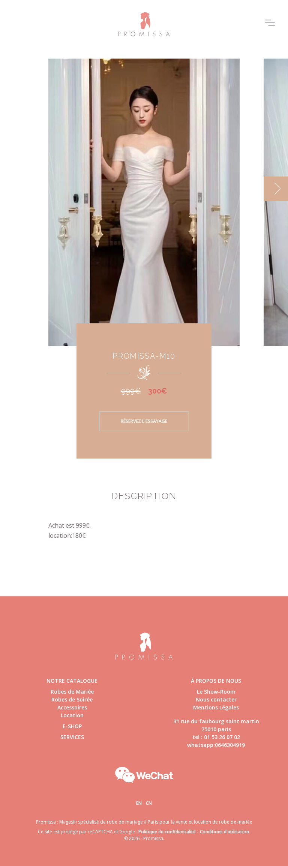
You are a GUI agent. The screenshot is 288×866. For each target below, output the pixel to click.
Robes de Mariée (72, 691)
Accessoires (72, 707)
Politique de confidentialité (167, 831)
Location (72, 715)
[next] (276, 189)
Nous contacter (216, 699)
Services (72, 737)
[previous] (12, 189)
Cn (149, 803)
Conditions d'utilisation (224, 831)
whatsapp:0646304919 (216, 744)
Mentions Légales (216, 707)
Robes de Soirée (72, 699)
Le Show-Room (216, 691)
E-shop (72, 726)
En (139, 803)
